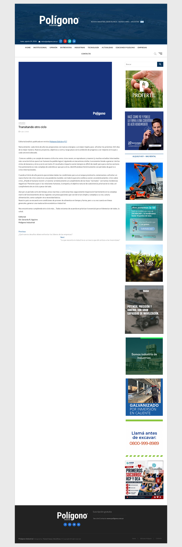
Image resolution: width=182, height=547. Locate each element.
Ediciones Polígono (125, 47)
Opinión (53, 47)
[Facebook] (60, 41)
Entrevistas (66, 47)
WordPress (57, 539)
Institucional (40, 47)
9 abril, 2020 (24, 132)
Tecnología (93, 47)
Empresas (142, 47)
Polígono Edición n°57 (58, 141)
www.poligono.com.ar (115, 518)
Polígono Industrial (26, 539)
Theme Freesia (47, 539)
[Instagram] (65, 41)
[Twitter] (69, 41)
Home (28, 47)
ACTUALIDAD (107, 47)
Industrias (80, 47)
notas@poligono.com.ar (49, 41)
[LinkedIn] (74, 41)
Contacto (86, 54)
